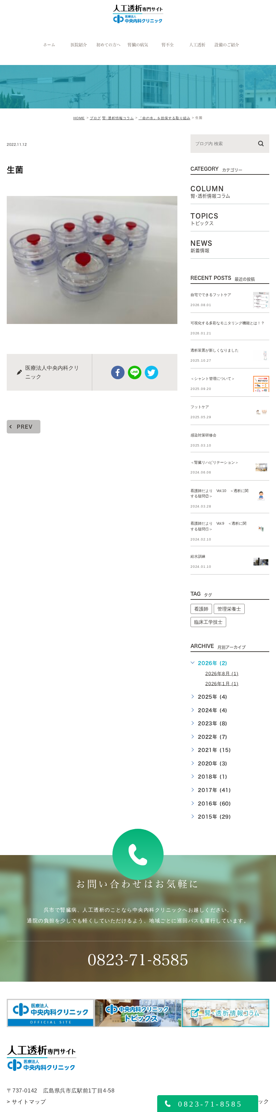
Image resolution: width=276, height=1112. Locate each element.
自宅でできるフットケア (211, 295)
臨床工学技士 (208, 622)
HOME (79, 118)
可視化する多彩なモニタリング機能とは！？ (228, 323)
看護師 (201, 609)
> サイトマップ (26, 1102)
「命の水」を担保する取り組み (165, 118)
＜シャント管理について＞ (213, 379)
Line (134, 372)
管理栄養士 (229, 609)
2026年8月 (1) (222, 673)
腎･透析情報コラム (118, 118)
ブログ (95, 118)
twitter (151, 372)
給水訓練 (198, 557)
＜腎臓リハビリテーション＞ (215, 462)
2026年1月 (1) (222, 683)
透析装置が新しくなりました (215, 350)
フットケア (200, 407)
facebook (118, 372)
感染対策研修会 (203, 435)
